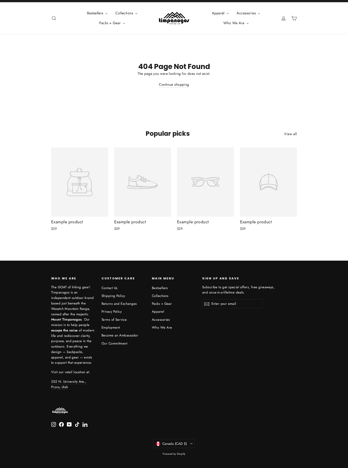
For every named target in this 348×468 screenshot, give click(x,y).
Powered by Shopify (174, 454)
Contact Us (110, 287)
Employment (111, 327)
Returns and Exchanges (119, 303)
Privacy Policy (112, 311)
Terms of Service (114, 319)
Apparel (219, 13)
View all (290, 134)
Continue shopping (174, 84)
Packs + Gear (110, 23)
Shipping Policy (113, 295)
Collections (124, 13)
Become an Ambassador (120, 335)
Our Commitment (114, 343)
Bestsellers (95, 13)
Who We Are (234, 23)
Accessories (247, 13)
